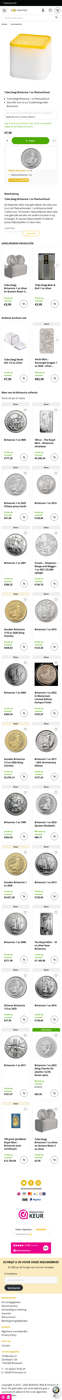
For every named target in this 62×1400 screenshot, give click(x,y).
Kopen (32, 140)
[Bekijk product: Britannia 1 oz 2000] (16, 923)
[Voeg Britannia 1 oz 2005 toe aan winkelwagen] (24, 457)
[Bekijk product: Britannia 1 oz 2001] (16, 544)
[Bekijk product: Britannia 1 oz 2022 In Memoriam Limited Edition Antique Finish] (46, 674)
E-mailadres (12, 1273)
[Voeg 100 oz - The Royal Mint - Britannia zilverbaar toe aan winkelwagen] (54, 457)
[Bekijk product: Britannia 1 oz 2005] (16, 421)
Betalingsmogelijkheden (15, 1320)
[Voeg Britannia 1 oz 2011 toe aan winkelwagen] (24, 1093)
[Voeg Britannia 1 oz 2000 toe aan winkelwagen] (24, 959)
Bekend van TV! (10, 3)
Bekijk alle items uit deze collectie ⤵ (21, 117)
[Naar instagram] (38, 1183)
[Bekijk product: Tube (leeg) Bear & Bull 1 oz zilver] (47, 266)
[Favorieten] (50, 10)
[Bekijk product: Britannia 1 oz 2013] (46, 864)
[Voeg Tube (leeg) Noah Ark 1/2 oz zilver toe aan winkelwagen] (23, 378)
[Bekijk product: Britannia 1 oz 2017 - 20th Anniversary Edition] (46, 740)
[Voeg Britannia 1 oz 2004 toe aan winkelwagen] (24, 713)
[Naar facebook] (31, 1183)
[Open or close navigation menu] (4, 10)
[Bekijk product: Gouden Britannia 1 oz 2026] (16, 864)
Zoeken (56, 17)
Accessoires (16, 24)
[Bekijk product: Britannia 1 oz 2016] (46, 987)
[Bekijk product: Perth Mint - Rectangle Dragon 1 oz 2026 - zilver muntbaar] (47, 341)
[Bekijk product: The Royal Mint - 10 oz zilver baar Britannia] (46, 923)
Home (4, 24)
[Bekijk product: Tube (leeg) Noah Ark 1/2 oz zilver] (16, 341)
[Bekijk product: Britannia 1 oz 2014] (46, 484)
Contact (6, 1345)
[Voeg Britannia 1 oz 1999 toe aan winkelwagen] (24, 836)
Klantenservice (10, 1306)
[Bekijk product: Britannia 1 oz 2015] (46, 611)
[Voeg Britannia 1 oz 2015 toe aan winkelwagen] (54, 647)
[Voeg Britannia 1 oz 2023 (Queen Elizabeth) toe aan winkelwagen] (54, 836)
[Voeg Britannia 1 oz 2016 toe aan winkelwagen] (54, 1019)
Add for (20, 180)
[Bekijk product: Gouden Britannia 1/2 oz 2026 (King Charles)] (16, 740)
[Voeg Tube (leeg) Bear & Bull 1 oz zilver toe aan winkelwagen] (54, 304)
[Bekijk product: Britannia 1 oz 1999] (16, 804)
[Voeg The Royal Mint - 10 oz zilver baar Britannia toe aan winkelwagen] (54, 959)
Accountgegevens (11, 1302)
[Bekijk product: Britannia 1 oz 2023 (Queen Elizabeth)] (46, 804)
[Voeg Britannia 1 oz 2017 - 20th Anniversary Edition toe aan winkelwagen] (54, 776)
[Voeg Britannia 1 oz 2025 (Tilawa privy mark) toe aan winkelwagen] (24, 517)
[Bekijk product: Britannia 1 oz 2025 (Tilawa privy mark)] (16, 484)
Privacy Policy (9, 1335)
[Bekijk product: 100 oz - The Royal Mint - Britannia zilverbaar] (46, 421)
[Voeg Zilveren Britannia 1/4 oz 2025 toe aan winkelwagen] (24, 1019)
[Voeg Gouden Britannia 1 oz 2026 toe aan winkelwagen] (24, 896)
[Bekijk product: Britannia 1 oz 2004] (16, 674)
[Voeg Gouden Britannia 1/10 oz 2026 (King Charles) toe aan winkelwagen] (24, 647)
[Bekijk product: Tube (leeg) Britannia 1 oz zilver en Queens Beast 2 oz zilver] (16, 266)
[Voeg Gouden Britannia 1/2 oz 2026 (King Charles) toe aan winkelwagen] (24, 776)
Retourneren (9, 1317)
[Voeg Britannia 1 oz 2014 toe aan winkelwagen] (54, 517)
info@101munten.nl (15, 1372)
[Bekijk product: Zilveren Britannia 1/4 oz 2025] (16, 987)
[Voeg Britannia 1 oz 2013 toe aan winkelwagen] (54, 896)
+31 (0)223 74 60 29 (15, 1369)
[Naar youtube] (24, 1183)
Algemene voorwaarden (15, 1331)
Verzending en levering (14, 1309)
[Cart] (57, 10)
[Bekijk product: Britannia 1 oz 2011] (16, 1047)
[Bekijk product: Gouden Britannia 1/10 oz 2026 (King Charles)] (16, 611)
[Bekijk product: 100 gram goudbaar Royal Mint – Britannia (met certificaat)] (16, 1120)
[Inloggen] (43, 10)
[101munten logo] (19, 10)
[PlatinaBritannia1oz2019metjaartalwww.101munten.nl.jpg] (31, 158)
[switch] (56, 1395)
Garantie (6, 1313)
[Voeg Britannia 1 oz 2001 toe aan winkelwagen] (24, 583)
